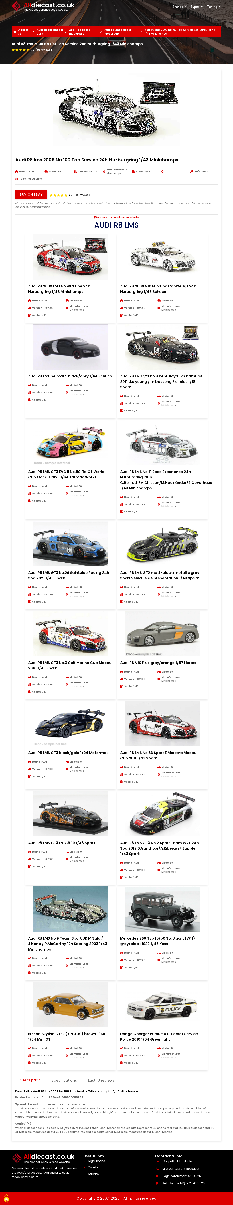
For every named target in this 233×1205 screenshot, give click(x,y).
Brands (177, 6)
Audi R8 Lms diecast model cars (117, 31)
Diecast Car (23, 31)
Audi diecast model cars (50, 31)
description (30, 1080)
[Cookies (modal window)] (6, 1199)
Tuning (212, 6)
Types (194, 6)
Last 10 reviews (101, 1080)
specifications (64, 1080)
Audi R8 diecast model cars (79, 31)
